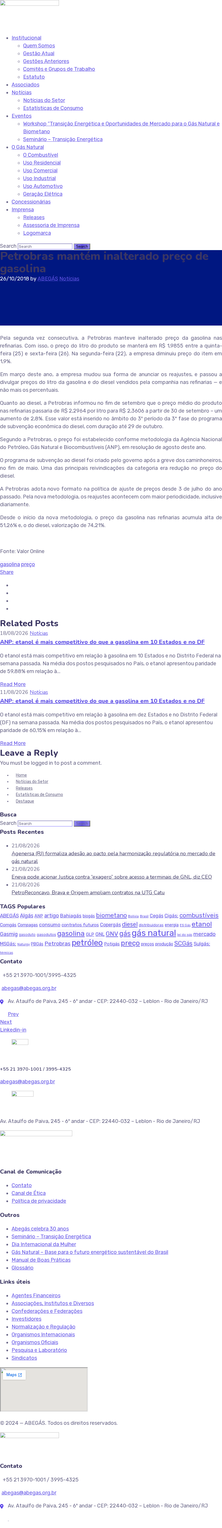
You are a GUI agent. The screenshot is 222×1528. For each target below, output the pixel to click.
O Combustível (40, 155)
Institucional (26, 38)
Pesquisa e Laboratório (39, 1350)
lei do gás (184, 935)
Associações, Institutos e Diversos (53, 1303)
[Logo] (29, 4)
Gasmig (9, 934)
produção (164, 944)
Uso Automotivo (43, 186)
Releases (34, 217)
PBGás (37, 944)
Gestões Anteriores (46, 61)
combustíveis (199, 915)
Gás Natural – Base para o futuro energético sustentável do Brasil (90, 1252)
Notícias (22, 92)
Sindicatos (24, 1358)
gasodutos (46, 934)
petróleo (87, 942)
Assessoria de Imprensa (51, 225)
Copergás (110, 924)
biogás (89, 916)
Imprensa (23, 209)
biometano (111, 915)
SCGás (183, 943)
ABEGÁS (48, 279)
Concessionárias (31, 202)
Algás (26, 915)
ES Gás (185, 925)
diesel (130, 924)
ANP (38, 916)
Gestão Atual (38, 53)
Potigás (112, 944)
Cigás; (171, 916)
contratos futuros (80, 924)
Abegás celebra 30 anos (40, 1229)
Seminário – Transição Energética (63, 139)
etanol (202, 924)
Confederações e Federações (47, 1311)
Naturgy (23, 944)
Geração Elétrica (42, 194)
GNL (100, 934)
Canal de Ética (29, 1193)
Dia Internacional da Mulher (44, 1244)
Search (8, 246)
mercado (204, 934)
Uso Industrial (39, 178)
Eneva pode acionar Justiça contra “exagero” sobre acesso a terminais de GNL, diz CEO (112, 876)
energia (172, 925)
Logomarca (37, 233)
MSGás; (8, 944)
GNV (112, 933)
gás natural (154, 933)
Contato (22, 1185)
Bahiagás (71, 916)
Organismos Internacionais (43, 1334)
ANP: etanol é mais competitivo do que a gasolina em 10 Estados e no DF (102, 642)
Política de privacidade (39, 1201)
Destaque (25, 801)
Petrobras (58, 943)
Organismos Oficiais (35, 1342)
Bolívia (133, 916)
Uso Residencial (42, 163)
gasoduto (27, 935)
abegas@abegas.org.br (28, 988)
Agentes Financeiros (36, 1295)
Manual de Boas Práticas (41, 1260)
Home (21, 775)
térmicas (6, 953)
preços (147, 944)
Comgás (8, 924)
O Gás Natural (28, 147)
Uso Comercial (40, 170)
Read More (13, 684)
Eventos (22, 116)
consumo (49, 924)
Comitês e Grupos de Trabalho (59, 69)
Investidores (26, 1319)
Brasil (144, 916)
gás (125, 934)
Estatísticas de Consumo (53, 108)
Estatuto (34, 77)
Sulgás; (202, 944)
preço (28, 564)
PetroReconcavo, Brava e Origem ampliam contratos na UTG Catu (88, 892)
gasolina (10, 564)
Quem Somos (39, 46)
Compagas (28, 924)
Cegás (156, 916)
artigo (51, 915)
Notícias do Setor (44, 100)
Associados (25, 85)
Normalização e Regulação (43, 1327)
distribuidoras (151, 925)
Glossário (23, 1268)
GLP (90, 934)
